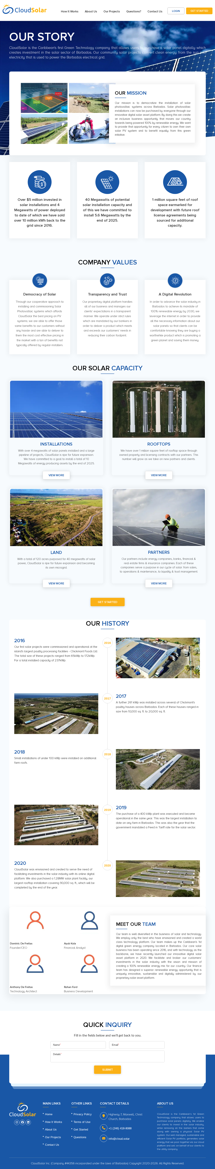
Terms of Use (82, 1122)
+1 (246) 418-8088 (120, 1128)
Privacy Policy (83, 1114)
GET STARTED (199, 11)
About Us (91, 11)
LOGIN (176, 11)
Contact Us (154, 11)
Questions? (133, 11)
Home (48, 1114)
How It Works (69, 11)
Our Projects (111, 11)
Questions (80, 1137)
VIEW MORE (56, 475)
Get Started (81, 1129)
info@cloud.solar (119, 1138)
